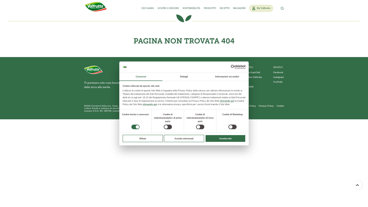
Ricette (225, 8)
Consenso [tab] (141, 76)
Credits (280, 106)
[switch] (168, 127)
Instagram (278, 77)
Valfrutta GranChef (250, 72)
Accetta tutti (225, 138)
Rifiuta (142, 138)
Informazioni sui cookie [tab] (227, 76)
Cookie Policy (248, 106)
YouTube (278, 82)
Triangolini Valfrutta (251, 77)
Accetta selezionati (184, 138)
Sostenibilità (191, 8)
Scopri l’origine (168, 8)
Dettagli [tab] (184, 76)
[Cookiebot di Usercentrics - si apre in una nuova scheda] (233, 67)
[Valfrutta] (96, 7)
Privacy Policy (266, 106)
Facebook (278, 72)
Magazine (239, 8)
